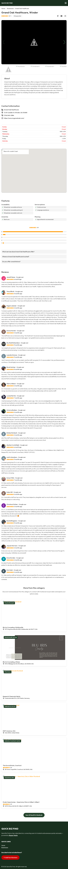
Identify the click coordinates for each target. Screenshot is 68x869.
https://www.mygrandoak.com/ (14, 118)
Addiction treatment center (12, 741)
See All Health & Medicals (34, 815)
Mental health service (11, 637)
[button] (64, 42)
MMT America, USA (9, 731)
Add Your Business (11, 857)
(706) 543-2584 (9, 115)
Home (3, 8)
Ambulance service (10, 706)
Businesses (10, 8)
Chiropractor (17, 16)
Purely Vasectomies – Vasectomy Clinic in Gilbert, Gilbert (21, 802)
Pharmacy (8, 672)
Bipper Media (13, 835)
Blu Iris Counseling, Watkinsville (13, 627)
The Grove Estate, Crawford (12, 765)
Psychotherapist (9, 603)
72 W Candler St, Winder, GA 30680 (15, 112)
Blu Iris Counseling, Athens (11, 662)
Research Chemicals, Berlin (11, 696)
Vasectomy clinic (9, 777)
